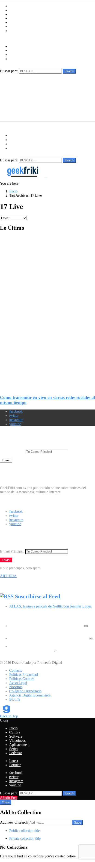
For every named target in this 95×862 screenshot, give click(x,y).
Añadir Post (8, 798)
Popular (15, 765)
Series (13, 27)
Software (15, 14)
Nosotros (15, 687)
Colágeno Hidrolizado (25, 691)
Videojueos (17, 18)
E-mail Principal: (12, 451)
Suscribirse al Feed (37, 596)
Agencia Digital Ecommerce (29, 695)
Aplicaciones (18, 22)
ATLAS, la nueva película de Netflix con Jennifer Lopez (50, 606)
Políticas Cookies (21, 679)
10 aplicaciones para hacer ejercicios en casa (41, 642)
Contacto (15, 670)
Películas (15, 31)
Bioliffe (14, 699)
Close (4, 720)
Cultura (14, 10)
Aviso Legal (18, 683)
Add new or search (14, 822)
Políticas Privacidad (23, 674)
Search (69, 71)
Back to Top (9, 716)
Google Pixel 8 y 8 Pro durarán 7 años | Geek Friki (46, 626)
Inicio (13, 6)
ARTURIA (8, 576)
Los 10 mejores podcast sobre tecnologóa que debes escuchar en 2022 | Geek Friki (47, 648)
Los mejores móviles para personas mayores (41, 655)
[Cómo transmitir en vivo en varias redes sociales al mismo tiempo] (47, 309)
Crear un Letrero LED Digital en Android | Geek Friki (48, 638)
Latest (13, 761)
